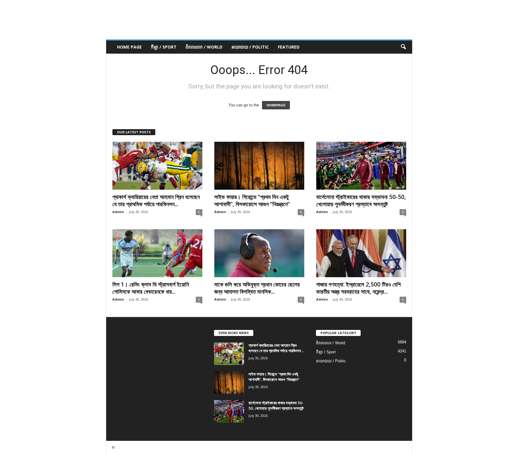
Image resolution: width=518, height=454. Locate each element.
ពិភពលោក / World (204, 47)
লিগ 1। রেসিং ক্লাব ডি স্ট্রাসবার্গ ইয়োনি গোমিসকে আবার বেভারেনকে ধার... (150, 287)
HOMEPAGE (275, 105)
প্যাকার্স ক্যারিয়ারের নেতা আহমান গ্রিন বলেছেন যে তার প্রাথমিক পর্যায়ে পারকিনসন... (156, 200)
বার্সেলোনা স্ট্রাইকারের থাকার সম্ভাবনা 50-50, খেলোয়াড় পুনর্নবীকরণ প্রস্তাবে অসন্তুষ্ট (361, 200)
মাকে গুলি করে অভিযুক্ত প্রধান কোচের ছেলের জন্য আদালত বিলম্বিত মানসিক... (257, 287)
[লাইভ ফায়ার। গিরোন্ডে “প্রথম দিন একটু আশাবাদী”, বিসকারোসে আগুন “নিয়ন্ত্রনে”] (259, 166)
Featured (288, 47)
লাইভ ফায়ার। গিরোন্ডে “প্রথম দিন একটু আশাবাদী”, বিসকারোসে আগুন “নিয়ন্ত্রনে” (252, 200)
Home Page (129, 47)
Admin (118, 211)
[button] (403, 47)
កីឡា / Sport (164, 47)
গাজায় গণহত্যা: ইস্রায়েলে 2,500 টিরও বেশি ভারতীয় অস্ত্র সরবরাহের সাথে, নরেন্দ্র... (358, 287)
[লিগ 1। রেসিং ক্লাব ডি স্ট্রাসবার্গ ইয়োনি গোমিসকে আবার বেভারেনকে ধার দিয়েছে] (157, 253)
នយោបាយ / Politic (250, 47)
